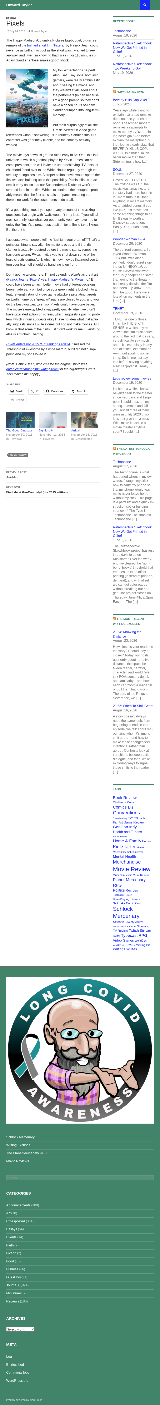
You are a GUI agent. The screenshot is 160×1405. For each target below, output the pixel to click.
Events (133, 818)
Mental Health (124, 856)
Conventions (126, 812)
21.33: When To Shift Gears (133, 706)
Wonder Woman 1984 (129, 239)
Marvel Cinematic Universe (128, 852)
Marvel (140, 847)
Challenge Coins (124, 802)
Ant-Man (16, 475)
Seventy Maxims (134, 922)
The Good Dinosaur (19, 430)
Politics (119, 890)
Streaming (143, 926)
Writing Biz (143, 945)
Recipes (132, 890)
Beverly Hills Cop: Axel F (131, 100)
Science (118, 922)
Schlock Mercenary (20, 1137)
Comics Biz (123, 807)
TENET (118, 308)
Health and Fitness (127, 832)
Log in (10, 1356)
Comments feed (18, 1372)
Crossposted (15, 1221)
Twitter (116, 936)
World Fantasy (120, 945)
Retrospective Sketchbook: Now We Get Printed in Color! (132, 48)
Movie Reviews (17, 1161)
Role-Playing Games (126, 899)
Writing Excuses (125, 949)
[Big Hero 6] (53, 420)
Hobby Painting (120, 836)
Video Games (123, 940)
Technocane (122, 31)
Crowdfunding (120, 818)
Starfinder (131, 926)
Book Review (125, 797)
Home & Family (127, 841)
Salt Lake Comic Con (127, 903)
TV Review (120, 930)
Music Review (141, 875)
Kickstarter (124, 846)
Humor (146, 841)
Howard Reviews (130, 91)
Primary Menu (155, 5)
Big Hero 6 (46, 430)
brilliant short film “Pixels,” (46, 45)
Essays (11, 1229)
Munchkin (119, 875)
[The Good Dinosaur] (20, 420)
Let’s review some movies (132, 378)
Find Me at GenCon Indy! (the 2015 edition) (37, 490)
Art (8, 1213)
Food (10, 1261)
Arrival (75, 430)
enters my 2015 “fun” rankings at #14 (38, 344)
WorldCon (140, 940)
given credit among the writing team (32, 369)
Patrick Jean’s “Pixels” (23, 279)
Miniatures (14, 1293)
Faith (142, 818)
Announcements (18, 1205)
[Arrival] (85, 420)
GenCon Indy (125, 827)
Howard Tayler (19, 5)
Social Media (119, 926)
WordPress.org (17, 1380)
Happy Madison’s (66, 279)
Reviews (11, 17)
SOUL (117, 169)
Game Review (134, 822)
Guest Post (14, 1277)
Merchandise (127, 862)
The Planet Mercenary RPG (26, 1153)
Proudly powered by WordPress (24, 1400)
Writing (132, 945)
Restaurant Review (122, 895)
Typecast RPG (134, 935)
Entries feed (15, 1364)
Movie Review (18, 455)
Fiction (11, 1253)
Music (128, 875)
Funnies (12, 1269)
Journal (11, 1285)
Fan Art (118, 822)
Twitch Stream (140, 931)
